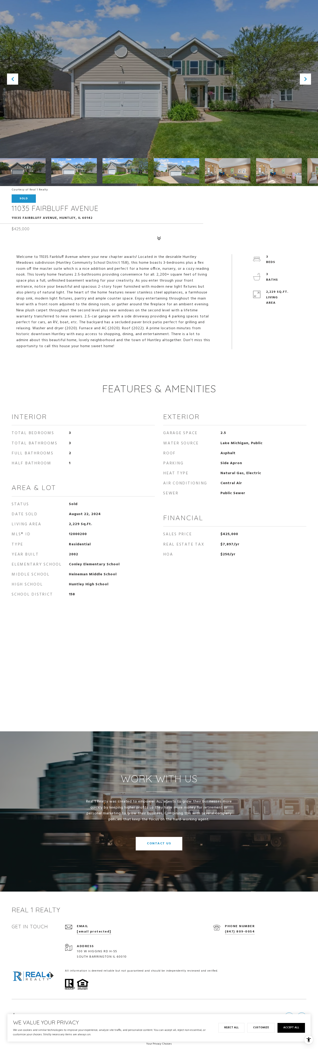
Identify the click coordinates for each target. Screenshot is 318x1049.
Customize (261, 1027)
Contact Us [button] (159, 843)
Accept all (291, 1027)
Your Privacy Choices (159, 1044)
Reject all (231, 1027)
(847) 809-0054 (240, 931)
